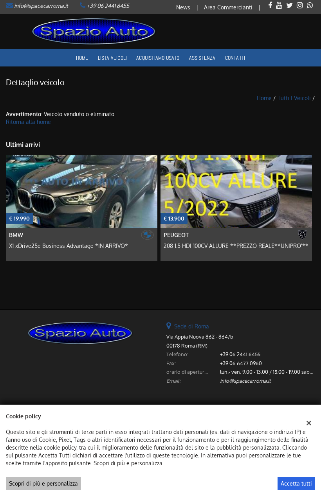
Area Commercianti (228, 7)
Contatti (235, 57)
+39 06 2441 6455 (108, 5)
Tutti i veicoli (294, 98)
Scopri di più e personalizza (43, 483)
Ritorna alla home (28, 121)
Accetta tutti (296, 483)
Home (82, 57)
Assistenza (202, 57)
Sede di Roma (191, 326)
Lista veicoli (112, 57)
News (183, 7)
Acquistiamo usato (157, 57)
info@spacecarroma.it (41, 5)
